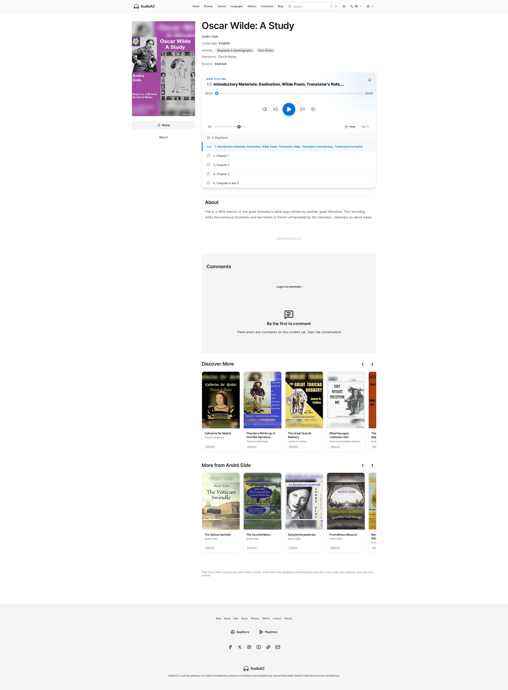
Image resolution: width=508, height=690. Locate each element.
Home (196, 6)
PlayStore (271, 632)
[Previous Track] (264, 109)
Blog (280, 6)
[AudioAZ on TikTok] (268, 647)
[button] (356, 6)
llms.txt (288, 618)
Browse (208, 6)
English (224, 43)
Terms (244, 618)
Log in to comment (289, 286)
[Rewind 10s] (275, 109)
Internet (220, 64)
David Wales (227, 57)
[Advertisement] (289, 239)
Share (165, 125)
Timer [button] (352, 126)
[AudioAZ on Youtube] (259, 647)
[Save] (370, 80)
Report (163, 137)
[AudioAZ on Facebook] (230, 647)
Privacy (255, 618)
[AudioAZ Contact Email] (278, 647)
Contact (277, 618)
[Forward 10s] (302, 109)
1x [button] (363, 126)
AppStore (242, 632)
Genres (221, 6)
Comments (267, 6)
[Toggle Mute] (210, 127)
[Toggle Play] (289, 109)
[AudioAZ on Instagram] (249, 647)
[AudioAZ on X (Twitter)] (240, 647)
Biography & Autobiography (234, 50)
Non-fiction (266, 50)
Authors (251, 6)
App (236, 618)
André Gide (210, 36)
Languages (237, 6)
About (227, 618)
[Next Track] (314, 109)
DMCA (265, 618)
